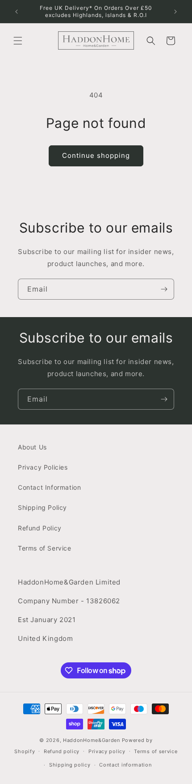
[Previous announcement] (16, 11)
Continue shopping (96, 155)
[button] (18, 41)
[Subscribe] (164, 289)
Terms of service (155, 751)
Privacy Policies (43, 467)
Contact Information (49, 487)
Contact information (125, 765)
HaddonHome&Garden (91, 740)
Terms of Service (44, 548)
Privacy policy (106, 751)
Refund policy (61, 751)
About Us (32, 447)
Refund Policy (40, 528)
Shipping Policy (42, 507)
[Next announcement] (175, 11)
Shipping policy (70, 765)
